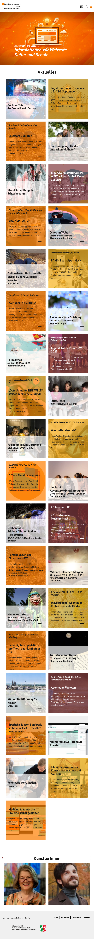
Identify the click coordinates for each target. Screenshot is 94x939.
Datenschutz (76, 917)
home (56, 917)
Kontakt (87, 917)
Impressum (65, 917)
